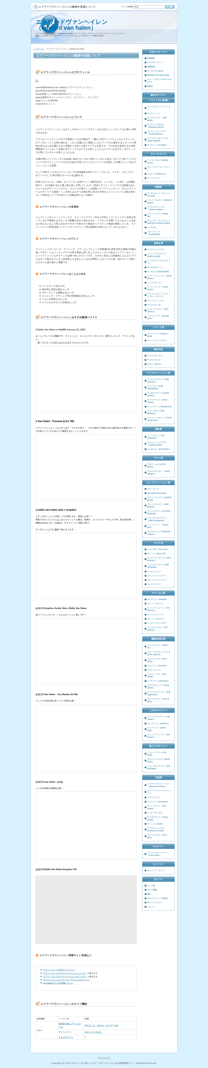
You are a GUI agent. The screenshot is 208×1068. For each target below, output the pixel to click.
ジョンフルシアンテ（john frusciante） (158, 767)
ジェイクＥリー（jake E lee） (157, 646)
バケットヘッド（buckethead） (154, 233)
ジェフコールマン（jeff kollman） (157, 628)
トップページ (38, 49)
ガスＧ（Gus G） (154, 364)
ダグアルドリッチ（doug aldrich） (158, 686)
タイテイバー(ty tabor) (157, 145)
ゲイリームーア (154, 178)
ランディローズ (154, 584)
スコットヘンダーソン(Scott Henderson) (159, 419)
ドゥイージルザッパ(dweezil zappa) (159, 201)
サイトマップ (104, 1058)
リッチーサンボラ (155, 813)
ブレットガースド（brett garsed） (158, 505)
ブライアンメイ (154, 797)
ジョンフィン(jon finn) (157, 665)
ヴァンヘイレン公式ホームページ (59, 970)
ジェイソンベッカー (156, 300)
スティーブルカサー (156, 619)
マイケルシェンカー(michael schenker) (156, 829)
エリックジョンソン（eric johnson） (158, 609)
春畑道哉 (151, 66)
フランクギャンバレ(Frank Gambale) (158, 512)
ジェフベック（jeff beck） (158, 723)
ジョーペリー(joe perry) (157, 802)
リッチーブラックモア (157, 623)
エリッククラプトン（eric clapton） (158, 717)
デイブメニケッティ (156, 614)
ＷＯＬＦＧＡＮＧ (93, 1032)
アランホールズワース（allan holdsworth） (157, 519)
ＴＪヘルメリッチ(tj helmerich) (155, 436)
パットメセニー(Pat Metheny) (155, 412)
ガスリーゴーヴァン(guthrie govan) (159, 498)
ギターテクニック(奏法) (157, 898)
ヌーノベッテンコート (157, 576)
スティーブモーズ (155, 603)
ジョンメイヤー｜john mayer (157, 753)
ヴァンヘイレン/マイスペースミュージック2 (64, 976)
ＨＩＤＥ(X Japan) (155, 71)
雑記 (149, 894)
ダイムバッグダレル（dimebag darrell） (156, 125)
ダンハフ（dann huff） (157, 553)
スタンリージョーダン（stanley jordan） (157, 443)
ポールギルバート (155, 267)
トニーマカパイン (155, 282)
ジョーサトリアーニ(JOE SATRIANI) (158, 565)
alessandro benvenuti (156, 493)
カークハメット (154, 113)
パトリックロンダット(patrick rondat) (157, 255)
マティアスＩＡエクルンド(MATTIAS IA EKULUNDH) (158, 221)
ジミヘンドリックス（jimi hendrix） (158, 735)
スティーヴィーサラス (157, 340)
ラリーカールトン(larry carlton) (157, 401)
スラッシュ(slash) (155, 824)
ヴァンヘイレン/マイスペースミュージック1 (64, 973)
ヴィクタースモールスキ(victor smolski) (158, 139)
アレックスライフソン (157, 580)
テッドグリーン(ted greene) (159, 406)
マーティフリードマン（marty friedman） (157, 132)
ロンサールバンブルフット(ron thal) (158, 194)
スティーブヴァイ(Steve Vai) (157, 215)
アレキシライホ (154, 360)
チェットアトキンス (156, 870)
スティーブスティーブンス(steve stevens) (158, 653)
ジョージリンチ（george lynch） (158, 317)
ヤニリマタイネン (155, 355)
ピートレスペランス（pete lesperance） (158, 693)
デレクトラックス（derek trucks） (158, 760)
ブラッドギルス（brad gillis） (157, 836)
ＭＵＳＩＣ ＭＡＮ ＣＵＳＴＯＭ (101, 1025)
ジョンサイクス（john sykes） (157, 660)
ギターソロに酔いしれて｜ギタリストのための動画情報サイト (103, 1063)
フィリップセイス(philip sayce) (157, 161)
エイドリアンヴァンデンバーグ (158, 791)
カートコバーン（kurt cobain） (156, 807)
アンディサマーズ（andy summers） (158, 380)
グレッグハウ (153, 489)
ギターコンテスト (155, 902)
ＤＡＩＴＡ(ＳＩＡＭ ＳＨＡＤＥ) (159, 80)
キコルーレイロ (154, 670)
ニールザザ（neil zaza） (158, 549)
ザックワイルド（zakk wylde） (157, 118)
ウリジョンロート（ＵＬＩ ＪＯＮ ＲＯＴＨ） (159, 295)
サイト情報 (152, 890)
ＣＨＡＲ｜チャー (155, 62)
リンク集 (151, 885)
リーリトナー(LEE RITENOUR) (155, 387)
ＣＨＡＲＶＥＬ (66, 1037)
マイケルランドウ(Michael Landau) (158, 532)
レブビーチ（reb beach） (158, 681)
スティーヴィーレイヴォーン (158, 168)
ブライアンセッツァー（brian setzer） (157, 854)
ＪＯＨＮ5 (151, 227)
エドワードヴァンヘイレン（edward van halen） (72, 24)
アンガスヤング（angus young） (157, 818)
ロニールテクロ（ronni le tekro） (158, 700)
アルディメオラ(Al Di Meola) (156, 465)
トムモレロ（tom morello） (159, 449)
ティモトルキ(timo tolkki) (158, 271)
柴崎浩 (150, 86)
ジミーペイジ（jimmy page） (156, 729)
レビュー (151, 907)
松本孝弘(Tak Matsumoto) (158, 75)
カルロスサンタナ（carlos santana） (158, 472)
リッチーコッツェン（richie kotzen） (159, 277)
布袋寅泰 (151, 58)
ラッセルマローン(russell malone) (158, 394)
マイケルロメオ (154, 305)
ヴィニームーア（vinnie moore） (157, 288)
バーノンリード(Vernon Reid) (157, 334)
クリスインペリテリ (156, 249)
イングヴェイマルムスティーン (158, 261)
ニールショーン (154, 571)
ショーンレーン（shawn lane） (158, 526)
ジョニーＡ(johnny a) (156, 174)
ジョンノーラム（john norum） (157, 675)
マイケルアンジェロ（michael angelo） (156, 208)
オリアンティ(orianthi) (157, 599)
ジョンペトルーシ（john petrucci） (158, 310)
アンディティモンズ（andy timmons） (159, 559)
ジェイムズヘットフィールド (158, 107)
